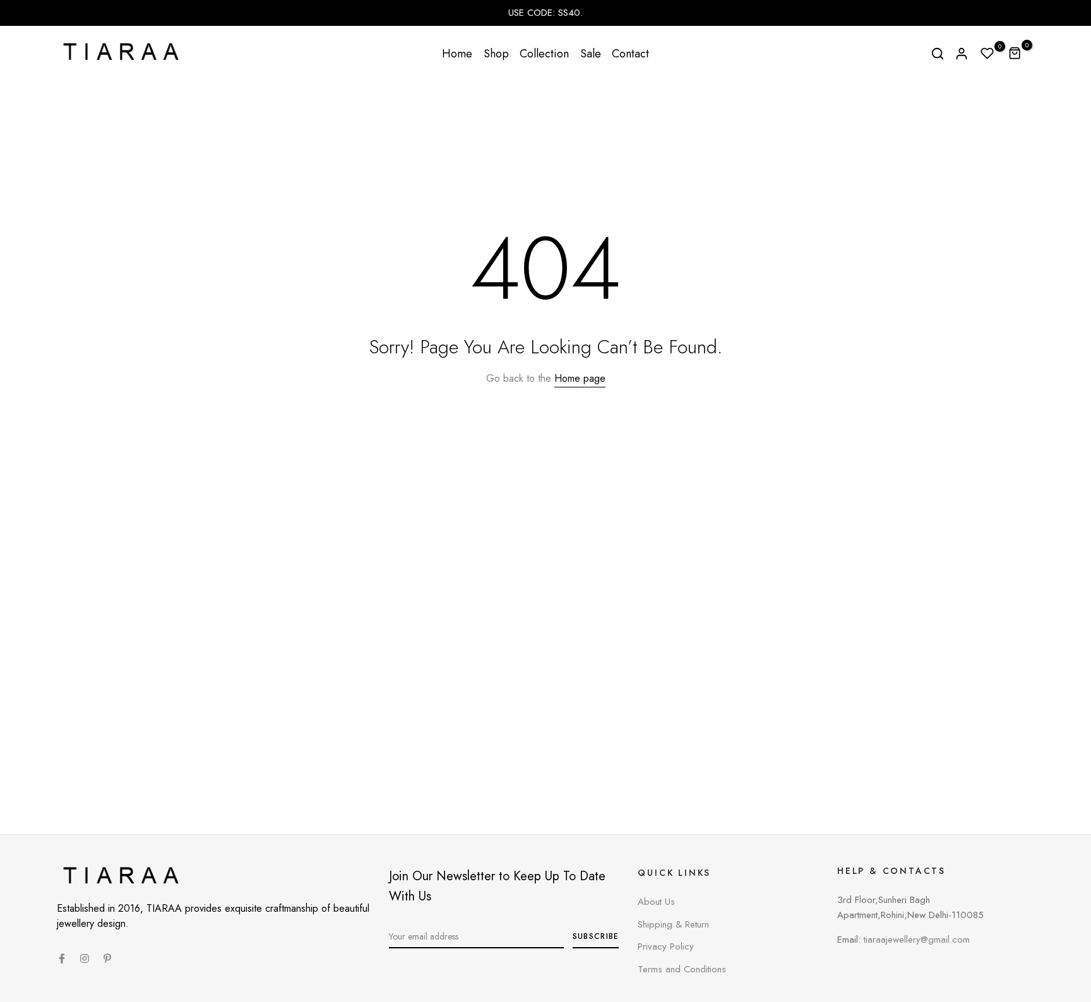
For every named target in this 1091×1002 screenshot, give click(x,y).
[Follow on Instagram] (85, 958)
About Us (656, 902)
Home (457, 53)
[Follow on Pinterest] (107, 958)
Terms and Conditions (682, 969)
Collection (544, 53)
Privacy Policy (666, 946)
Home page (579, 378)
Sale (590, 53)
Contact (630, 53)
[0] (987, 54)
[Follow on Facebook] (62, 958)
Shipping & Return (673, 924)
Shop (496, 53)
